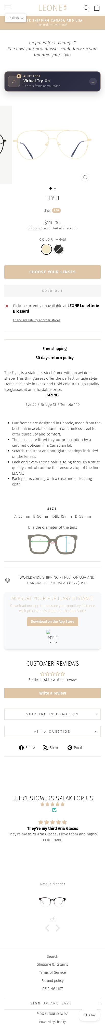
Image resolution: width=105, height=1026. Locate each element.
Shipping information (52, 714)
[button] (48, 927)
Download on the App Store (52, 621)
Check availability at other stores (36, 320)
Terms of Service (52, 972)
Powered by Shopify (52, 1022)
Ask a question (52, 731)
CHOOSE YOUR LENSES (52, 272)
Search (52, 956)
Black (59, 249)
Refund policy (53, 980)
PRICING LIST (52, 988)
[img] (52, 804)
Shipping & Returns (52, 964)
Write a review (52, 693)
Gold (46, 249)
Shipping (35, 228)
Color (52, 239)
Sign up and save (51, 1003)
